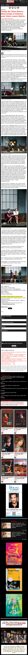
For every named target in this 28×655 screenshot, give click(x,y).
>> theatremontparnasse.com (8, 304)
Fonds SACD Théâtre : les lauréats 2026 (10, 378)
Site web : (4, 326)
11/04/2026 (14, 536)
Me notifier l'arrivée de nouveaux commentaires (12, 343)
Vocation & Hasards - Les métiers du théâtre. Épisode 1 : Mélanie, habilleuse (19, 534)
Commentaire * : (5, 330)
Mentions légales (22, 623)
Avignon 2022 (18, 369)
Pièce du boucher (20, 368)
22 (14, 363)
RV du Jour (15, 368)
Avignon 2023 (23, 369)
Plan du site (6, 625)
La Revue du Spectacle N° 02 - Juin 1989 (20, 429)
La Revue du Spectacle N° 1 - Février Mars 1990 (7, 453)
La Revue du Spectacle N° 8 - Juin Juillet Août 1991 (20, 478)
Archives (10, 369)
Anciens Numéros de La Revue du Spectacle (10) (12, 402)
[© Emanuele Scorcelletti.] (14, 33)
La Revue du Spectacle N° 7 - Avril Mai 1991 (7, 478)
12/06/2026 (14, 527)
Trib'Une (7, 5)
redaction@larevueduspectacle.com (14, 624)
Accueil (2, 5)
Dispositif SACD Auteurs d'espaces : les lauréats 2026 (13, 396)
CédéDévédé (8, 368)
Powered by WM (20, 625)
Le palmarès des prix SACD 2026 (9, 385)
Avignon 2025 (16, 370)
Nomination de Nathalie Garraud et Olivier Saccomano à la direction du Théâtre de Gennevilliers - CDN (14, 393)
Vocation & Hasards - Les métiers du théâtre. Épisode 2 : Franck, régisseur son (19, 525)
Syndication (13, 625)
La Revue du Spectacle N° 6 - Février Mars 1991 (20, 453)
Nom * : (3, 318)
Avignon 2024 (7, 370)
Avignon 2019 (3, 368)
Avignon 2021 (14, 369)
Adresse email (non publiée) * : (8, 322)
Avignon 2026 (21, 370)
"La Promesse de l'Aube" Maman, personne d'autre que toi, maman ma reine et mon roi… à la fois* (13, 355)
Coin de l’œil (6, 369)
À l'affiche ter (12, 370)
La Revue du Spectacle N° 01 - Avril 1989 (7, 429)
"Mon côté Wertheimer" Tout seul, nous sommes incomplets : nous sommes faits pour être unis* (14, 359)
